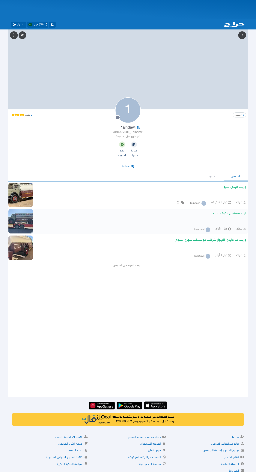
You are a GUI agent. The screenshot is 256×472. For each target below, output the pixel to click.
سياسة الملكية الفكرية (69, 464)
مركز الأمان (154, 450)
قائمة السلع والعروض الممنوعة (64, 457)
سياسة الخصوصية (150, 464)
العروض (235, 176)
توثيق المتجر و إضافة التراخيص (221, 450)
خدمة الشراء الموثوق (70, 444)
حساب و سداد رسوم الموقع (144, 437)
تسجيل (235, 437)
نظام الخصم (232, 457)
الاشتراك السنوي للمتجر (68, 437)
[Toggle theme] (52, 24)
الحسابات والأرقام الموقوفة (144, 457)
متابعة (239, 115)
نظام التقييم (75, 450)
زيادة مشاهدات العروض (225, 444)
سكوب (211, 176)
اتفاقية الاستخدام (150, 444)
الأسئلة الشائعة (230, 464)
